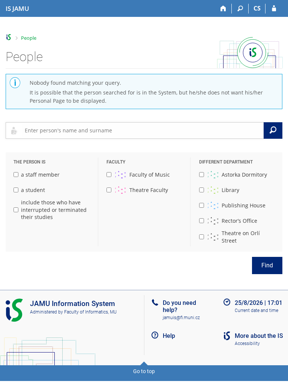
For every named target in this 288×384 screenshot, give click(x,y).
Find (267, 265)
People (28, 37)
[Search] (240, 9)
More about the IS (259, 335)
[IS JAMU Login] (274, 9)
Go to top (144, 371)
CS (257, 8)
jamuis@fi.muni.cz (181, 317)
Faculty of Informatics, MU (90, 312)
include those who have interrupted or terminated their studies (54, 209)
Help (169, 335)
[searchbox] (143, 130)
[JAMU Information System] (9, 37)
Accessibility (247, 343)
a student (33, 190)
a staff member (40, 174)
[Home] (223, 9)
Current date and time (256, 310)
